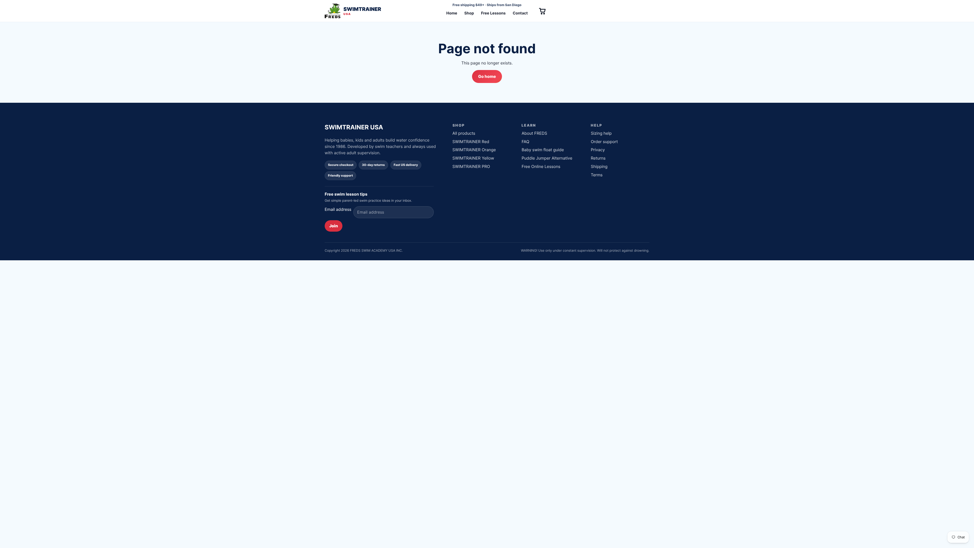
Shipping (599, 166)
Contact (520, 13)
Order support (604, 141)
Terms (597, 174)
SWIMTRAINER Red (471, 141)
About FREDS (534, 133)
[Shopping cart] (542, 11)
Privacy (598, 149)
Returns (598, 158)
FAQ (525, 141)
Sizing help (601, 133)
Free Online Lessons (540, 166)
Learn (528, 125)
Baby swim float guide (542, 149)
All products (464, 133)
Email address (338, 209)
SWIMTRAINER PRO (471, 166)
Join (333, 225)
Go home (487, 76)
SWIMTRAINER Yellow (473, 158)
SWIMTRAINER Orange (474, 149)
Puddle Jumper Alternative (546, 158)
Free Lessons (493, 13)
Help (596, 125)
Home (451, 13)
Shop (469, 13)
